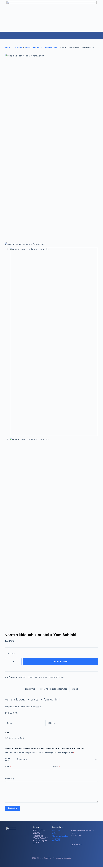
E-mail (56, 766)
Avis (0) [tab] (75, 689)
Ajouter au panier (60, 661)
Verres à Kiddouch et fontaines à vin (46, 677)
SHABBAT (22, 677)
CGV (54, 833)
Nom (8, 766)
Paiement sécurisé (56, 840)
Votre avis (10, 779)
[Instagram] (84, 852)
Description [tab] (30, 689)
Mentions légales (60, 836)
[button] (101, 34)
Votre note (7, 759)
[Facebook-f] (80, 852)
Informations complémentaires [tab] (53, 689)
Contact (56, 830)
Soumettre (12, 808)
